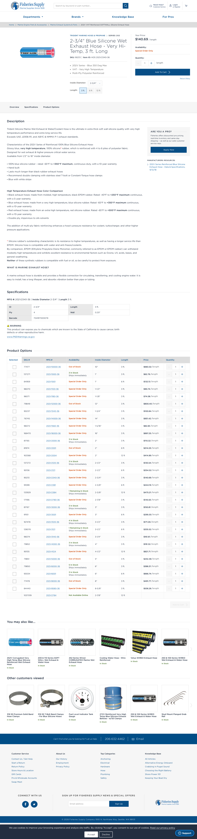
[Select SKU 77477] (14, 367)
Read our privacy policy (162, 827)
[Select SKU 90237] (14, 411)
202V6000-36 (53, 566)
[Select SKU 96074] (14, 537)
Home (11, 25)
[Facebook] (25, 802)
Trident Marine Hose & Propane (87, 36)
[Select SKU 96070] (14, 389)
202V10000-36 (53, 367)
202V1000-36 (52, 374)
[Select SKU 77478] (14, 581)
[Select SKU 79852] (14, 544)
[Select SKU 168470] (14, 433)
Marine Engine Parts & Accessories (32, 25)
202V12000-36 (53, 404)
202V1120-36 (52, 389)
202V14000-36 (53, 418)
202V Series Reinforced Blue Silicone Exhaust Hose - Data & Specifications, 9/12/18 (167, 167)
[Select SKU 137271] (14, 374)
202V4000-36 (53, 544)
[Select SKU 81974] (14, 448)
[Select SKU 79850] (14, 566)
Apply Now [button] (168, 150)
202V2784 (51, 595)
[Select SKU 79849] (14, 404)
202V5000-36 (53, 559)
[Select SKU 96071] (14, 396)
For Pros (168, 16)
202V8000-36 (53, 581)
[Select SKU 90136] (14, 470)
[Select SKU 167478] (14, 522)
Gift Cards (16, 774)
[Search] (125, 5)
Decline (106, 834)
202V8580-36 (53, 588)
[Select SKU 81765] (14, 441)
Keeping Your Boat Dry (156, 778)
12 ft (98, 90)
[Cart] (185, 6)
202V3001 (51, 514)
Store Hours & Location (23, 770)
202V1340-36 (52, 411)
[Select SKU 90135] (14, 552)
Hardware (105, 766)
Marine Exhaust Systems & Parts (63, 25)
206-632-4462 (115, 739)
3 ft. (83, 90)
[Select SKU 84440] (14, 588)
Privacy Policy (63, 766)
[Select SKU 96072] (14, 426)
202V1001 (50, 381)
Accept (91, 834)
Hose (103, 770)
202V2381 (51, 485)
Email (140, 739)
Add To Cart (161, 72)
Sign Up (119, 804)
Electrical (105, 763)
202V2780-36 (53, 500)
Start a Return (18, 763)
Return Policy (185, 78)
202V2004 (51, 455)
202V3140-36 (52, 537)
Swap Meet (17, 782)
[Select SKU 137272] (14, 463)
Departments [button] (32, 16)
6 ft (90, 90)
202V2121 (50, 470)
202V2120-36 (52, 463)
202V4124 (51, 551)
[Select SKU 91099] (14, 485)
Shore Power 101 (153, 774)
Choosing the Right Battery (158, 770)
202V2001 (51, 448)
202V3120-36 (52, 522)
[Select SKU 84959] (14, 382)
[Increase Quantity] (151, 63)
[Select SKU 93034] (14, 574)
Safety (104, 778)
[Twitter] (34, 802)
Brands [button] (76, 16)
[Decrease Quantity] (138, 63)
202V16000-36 (53, 433)
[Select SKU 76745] (14, 419)
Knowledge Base (123, 16)
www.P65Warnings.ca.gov (21, 336)
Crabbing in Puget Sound (157, 766)
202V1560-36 (52, 426)
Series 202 (114, 36)
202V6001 (51, 573)
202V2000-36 (53, 441)
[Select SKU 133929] (14, 492)
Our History (61, 759)
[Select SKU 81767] (14, 507)
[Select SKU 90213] (14, 478)
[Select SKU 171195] (14, 500)
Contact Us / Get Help (22, 759)
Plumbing (105, 774)
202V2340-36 (53, 477)
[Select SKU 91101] (14, 515)
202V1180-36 (52, 396)
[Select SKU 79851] (14, 559)
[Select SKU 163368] (14, 456)
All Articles (150, 759)
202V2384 (51, 492)
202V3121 (50, 529)
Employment (62, 763)
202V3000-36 (53, 507)
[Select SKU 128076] (14, 529)
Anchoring (106, 759)
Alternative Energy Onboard (158, 763)
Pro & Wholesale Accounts (24, 778)
